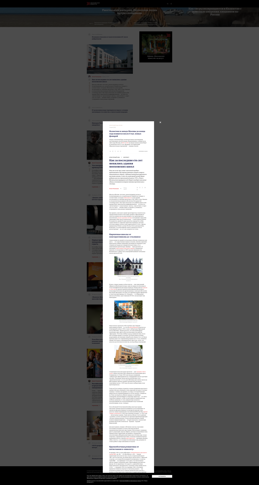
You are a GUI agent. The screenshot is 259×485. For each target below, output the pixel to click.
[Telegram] (118, 151)
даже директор (130, 438)
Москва (120, 125)
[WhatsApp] (120, 151)
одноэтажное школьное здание (125, 248)
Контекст (126, 157)
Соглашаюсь (162, 476)
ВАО (123, 143)
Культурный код (113, 125)
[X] (115, 151)
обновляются (128, 198)
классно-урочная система (124, 218)
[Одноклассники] (113, 151)
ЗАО (127, 143)
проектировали (133, 327)
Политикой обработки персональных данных (130, 480)
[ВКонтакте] (110, 151)
